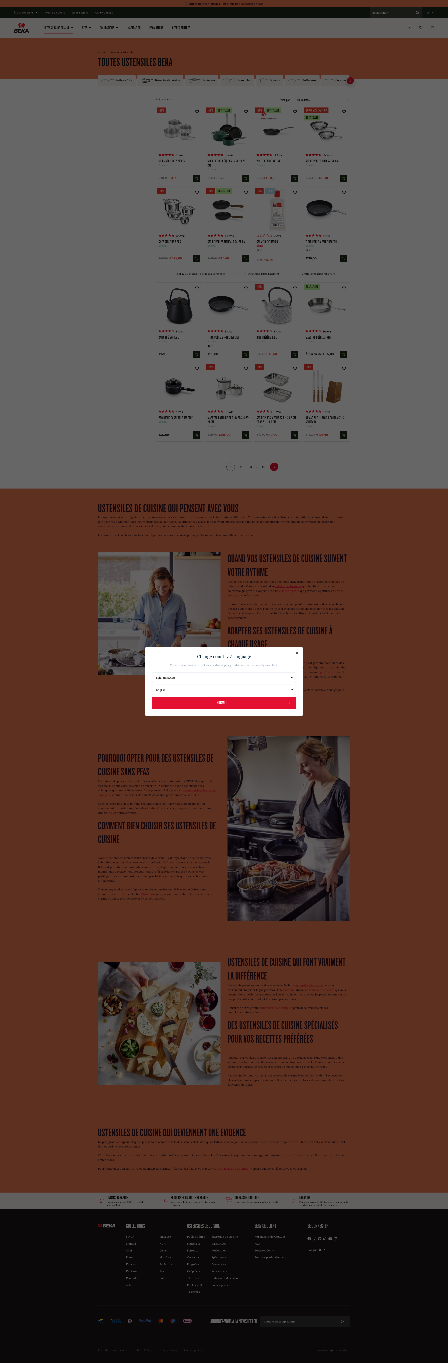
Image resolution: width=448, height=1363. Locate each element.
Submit (222, 702)
